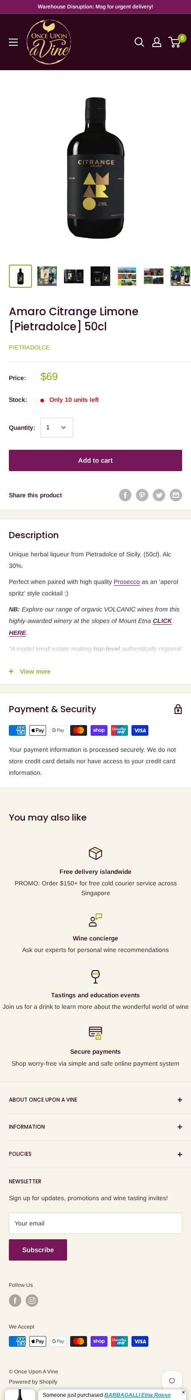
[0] (174, 42)
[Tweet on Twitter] (159, 495)
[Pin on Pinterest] (142, 495)
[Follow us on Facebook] (15, 1300)
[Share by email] (176, 495)
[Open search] (139, 42)
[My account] (156, 42)
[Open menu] (13, 42)
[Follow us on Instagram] (32, 1300)
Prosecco (127, 581)
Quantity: (22, 427)
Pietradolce (29, 347)
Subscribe (38, 1249)
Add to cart (95, 460)
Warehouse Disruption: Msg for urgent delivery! (95, 7)
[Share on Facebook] (125, 495)
